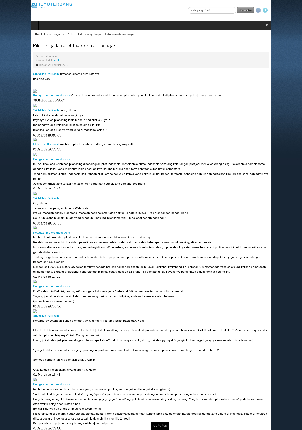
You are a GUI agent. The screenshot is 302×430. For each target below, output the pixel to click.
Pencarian (276, 10)
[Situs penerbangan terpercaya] (20, 5)
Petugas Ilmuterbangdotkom (20, 95)
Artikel (27, 60)
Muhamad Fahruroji (15, 144)
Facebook (289, 10)
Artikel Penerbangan (18, 34)
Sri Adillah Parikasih (15, 73)
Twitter (296, 10)
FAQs (39, 34)
